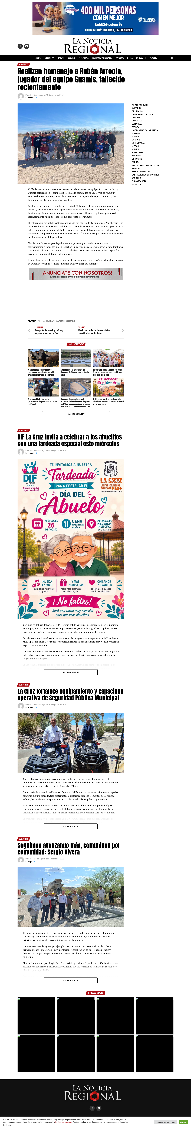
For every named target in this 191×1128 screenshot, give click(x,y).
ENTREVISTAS (83, 58)
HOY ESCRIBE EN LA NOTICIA (102, 58)
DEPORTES (120, 58)
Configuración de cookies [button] (165, 1122)
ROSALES (136, 168)
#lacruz (61, 321)
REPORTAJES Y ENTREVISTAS (145, 165)
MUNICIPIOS (49, 58)
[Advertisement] (76, 299)
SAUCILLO (136, 178)
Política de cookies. (63, 1122)
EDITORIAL (153, 58)
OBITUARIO (137, 159)
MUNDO (130, 58)
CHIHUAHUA (137, 111)
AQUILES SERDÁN (140, 105)
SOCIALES (136, 184)
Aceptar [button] (183, 1122)
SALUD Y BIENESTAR (95, 65)
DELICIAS (136, 117)
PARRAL (135, 162)
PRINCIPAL (37, 58)
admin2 (31, 98)
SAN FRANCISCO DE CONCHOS (145, 175)
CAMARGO (136, 108)
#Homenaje (49, 321)
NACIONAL (71, 58)
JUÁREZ (135, 137)
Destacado (72, 321)
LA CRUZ (136, 140)
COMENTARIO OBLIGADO (143, 114)
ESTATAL (61, 58)
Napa (30, 861)
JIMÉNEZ (136, 133)
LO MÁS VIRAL (141, 58)
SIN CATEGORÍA (139, 181)
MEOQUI (135, 146)
